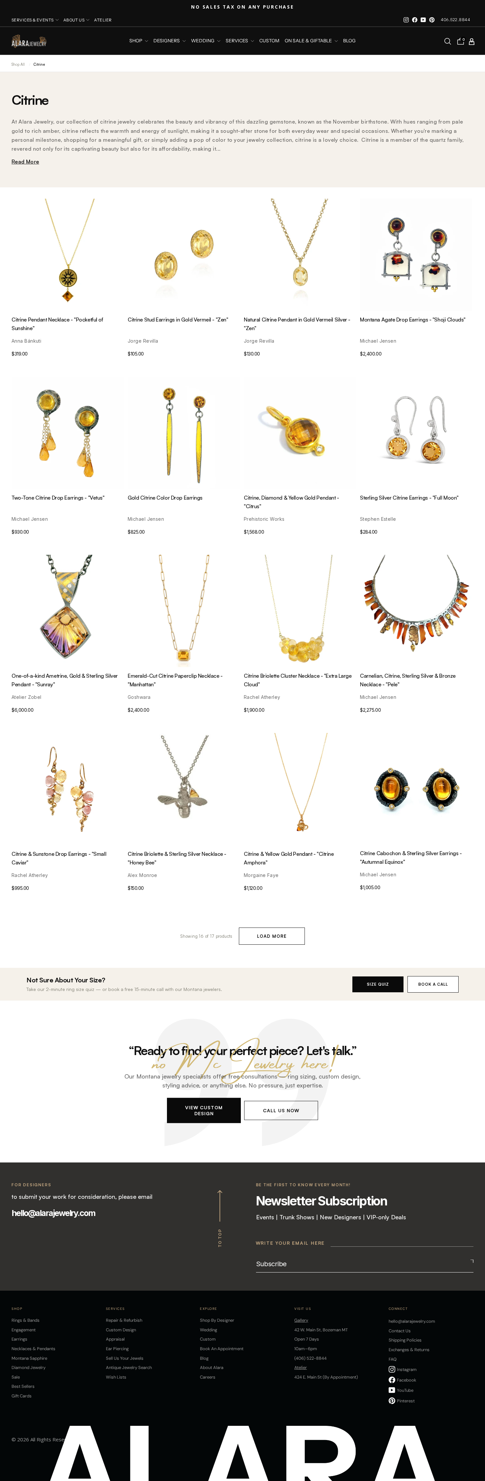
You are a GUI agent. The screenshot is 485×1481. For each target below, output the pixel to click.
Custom (208, 1339)
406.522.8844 (455, 19)
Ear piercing (117, 1348)
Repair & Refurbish (124, 1320)
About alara (211, 1367)
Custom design (121, 1330)
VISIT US (302, 1309)
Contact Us (400, 1331)
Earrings (19, 1339)
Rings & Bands (26, 1320)
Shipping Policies (405, 1340)
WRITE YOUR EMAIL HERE (290, 1243)
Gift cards (22, 1396)
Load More (272, 936)
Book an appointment (221, 1348)
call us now (281, 1110)
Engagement (24, 1330)
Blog (349, 41)
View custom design (204, 1110)
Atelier (103, 20)
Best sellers (23, 1386)
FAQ (393, 1359)
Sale (16, 1377)
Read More (25, 161)
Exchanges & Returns (409, 1349)
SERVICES (237, 41)
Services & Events (33, 20)
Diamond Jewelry (29, 1367)
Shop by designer (217, 1320)
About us (74, 20)
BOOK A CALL (433, 984)
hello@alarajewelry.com (53, 1213)
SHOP (136, 41)
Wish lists (116, 1377)
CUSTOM (269, 41)
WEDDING (203, 41)
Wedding (208, 1330)
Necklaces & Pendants (33, 1348)
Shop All (18, 64)
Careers (207, 1377)
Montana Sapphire (29, 1358)
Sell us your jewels (125, 1358)
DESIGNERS (167, 41)
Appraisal (115, 1339)
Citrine (39, 64)
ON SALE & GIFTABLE (309, 41)
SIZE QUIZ (378, 984)
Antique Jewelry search (129, 1367)
